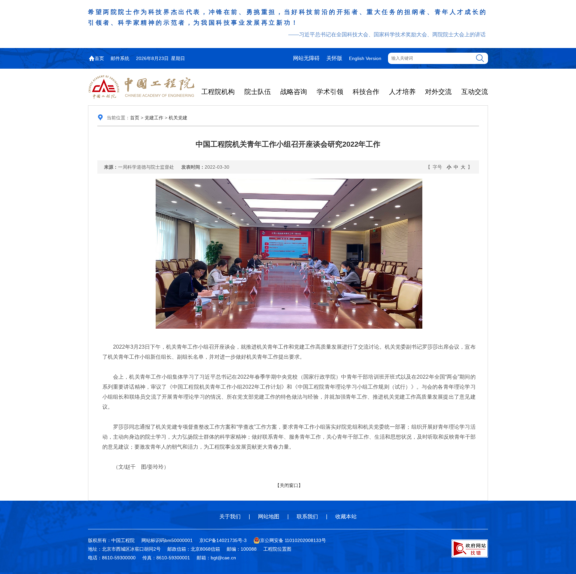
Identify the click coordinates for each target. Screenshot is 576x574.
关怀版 (334, 58)
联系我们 (307, 516)
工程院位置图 (277, 549)
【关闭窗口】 (289, 485)
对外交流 (438, 91)
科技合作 (366, 91)
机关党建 (178, 117)
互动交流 (474, 91)
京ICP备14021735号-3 (223, 540)
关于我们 (230, 516)
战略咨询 (293, 91)
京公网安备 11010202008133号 (293, 540)
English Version (365, 58)
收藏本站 (346, 516)
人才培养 (402, 91)
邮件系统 (120, 58)
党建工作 (154, 117)
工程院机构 (218, 91)
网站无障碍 (306, 58)
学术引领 (330, 91)
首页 (99, 58)
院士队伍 (257, 91)
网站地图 (268, 516)
